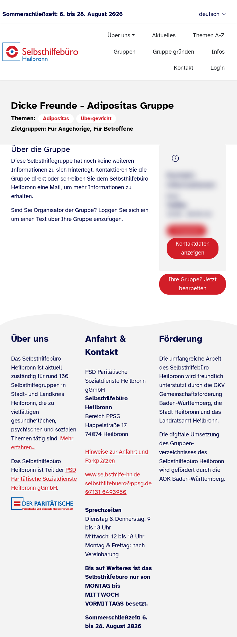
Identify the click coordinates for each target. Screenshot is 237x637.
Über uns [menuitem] (118, 35)
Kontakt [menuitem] (183, 67)
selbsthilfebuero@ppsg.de (118, 483)
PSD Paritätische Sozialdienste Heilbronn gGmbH (44, 479)
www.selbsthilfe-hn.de (112, 474)
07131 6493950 (106, 492)
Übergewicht (96, 118)
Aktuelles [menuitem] (164, 35)
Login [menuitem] (217, 67)
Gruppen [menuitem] (124, 51)
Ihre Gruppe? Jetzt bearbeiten (192, 284)
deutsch (209, 14)
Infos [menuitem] (218, 51)
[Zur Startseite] (40, 52)
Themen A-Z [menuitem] (209, 35)
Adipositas (56, 118)
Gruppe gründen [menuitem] (173, 51)
